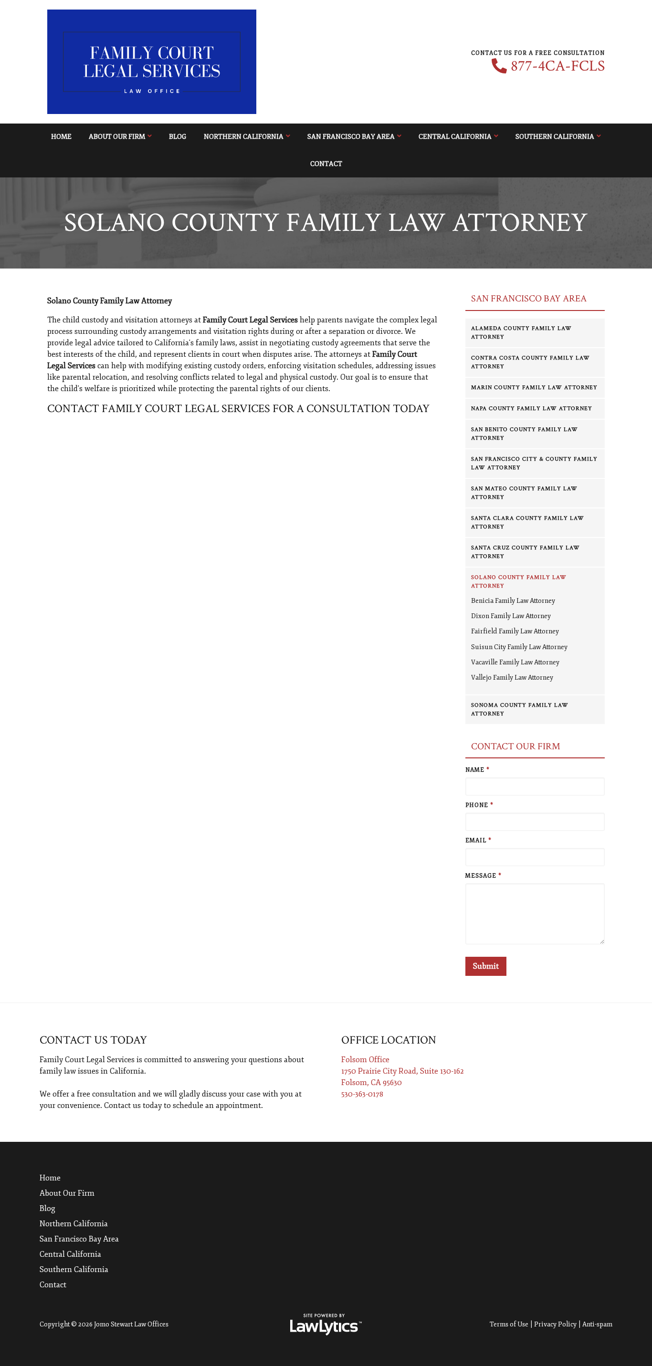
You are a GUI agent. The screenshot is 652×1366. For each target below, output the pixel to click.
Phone (479, 805)
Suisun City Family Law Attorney (519, 647)
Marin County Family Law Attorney (534, 387)
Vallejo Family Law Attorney (512, 677)
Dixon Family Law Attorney (511, 616)
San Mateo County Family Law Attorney (524, 493)
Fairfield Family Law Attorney (515, 631)
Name (477, 770)
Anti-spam (597, 1324)
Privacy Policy (555, 1324)
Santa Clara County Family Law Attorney (527, 522)
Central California (455, 137)
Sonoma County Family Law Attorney (519, 709)
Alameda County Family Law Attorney (521, 333)
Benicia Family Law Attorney (513, 601)
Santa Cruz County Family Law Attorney (525, 552)
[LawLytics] (326, 1324)
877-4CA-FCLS (558, 66)
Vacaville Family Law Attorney (515, 662)
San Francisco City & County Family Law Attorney (534, 463)
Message (483, 876)
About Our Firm (117, 137)
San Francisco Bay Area (351, 137)
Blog (177, 137)
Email (478, 840)
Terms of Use (509, 1324)
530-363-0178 (362, 1094)
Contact (326, 164)
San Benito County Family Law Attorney (524, 434)
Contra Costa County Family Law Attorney (530, 362)
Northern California (244, 137)
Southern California (554, 137)
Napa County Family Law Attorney (531, 408)
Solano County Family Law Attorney (519, 582)
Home (61, 137)
